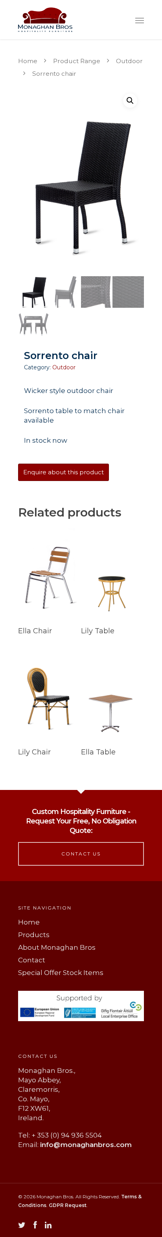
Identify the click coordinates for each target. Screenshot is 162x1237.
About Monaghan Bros (57, 947)
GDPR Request (68, 1205)
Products (34, 935)
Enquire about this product (63, 472)
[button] (130, 101)
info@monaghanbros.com (86, 1145)
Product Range (76, 61)
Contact (31, 960)
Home (27, 61)
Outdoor (129, 61)
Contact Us (81, 854)
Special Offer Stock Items (60, 973)
